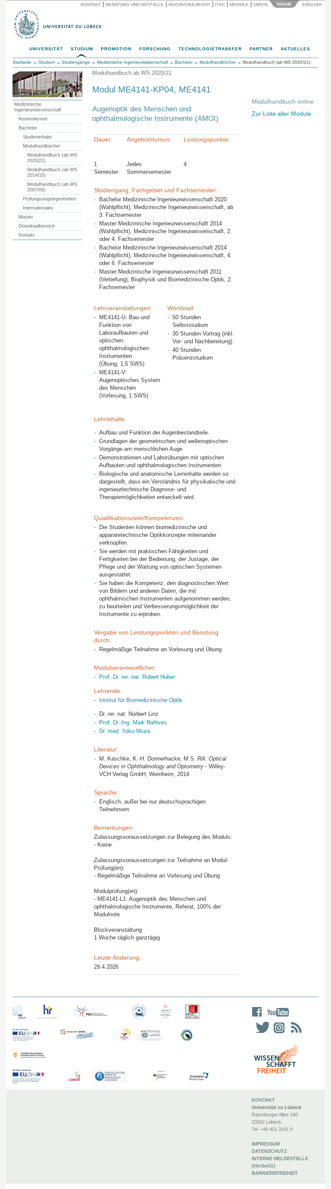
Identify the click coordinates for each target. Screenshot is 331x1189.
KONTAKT (263, 1100)
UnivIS (260, 4)
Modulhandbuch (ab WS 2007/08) (52, 187)
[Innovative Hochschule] (198, 1076)
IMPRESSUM (266, 1143)
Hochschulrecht (189, 4)
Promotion (116, 48)
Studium (82, 48)
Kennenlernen (33, 118)
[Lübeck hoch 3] (74, 1076)
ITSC (220, 4)
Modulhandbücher (41, 145)
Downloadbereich (37, 225)
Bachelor (28, 127)
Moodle (239, 4)
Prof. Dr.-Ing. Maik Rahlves (133, 722)
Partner (261, 48)
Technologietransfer (210, 48)
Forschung (155, 48)
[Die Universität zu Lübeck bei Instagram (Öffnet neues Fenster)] (277, 1033)
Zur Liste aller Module (281, 113)
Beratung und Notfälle (135, 4)
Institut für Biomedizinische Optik (140, 700)
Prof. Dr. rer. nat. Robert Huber (137, 677)
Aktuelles (295, 48)
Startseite (21, 62)
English (312, 4)
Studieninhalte (37, 136)
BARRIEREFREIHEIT (275, 1173)
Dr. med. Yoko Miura (124, 731)
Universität (46, 48)
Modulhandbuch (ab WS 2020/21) (52, 157)
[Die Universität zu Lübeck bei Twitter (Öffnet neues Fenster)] (260, 1033)
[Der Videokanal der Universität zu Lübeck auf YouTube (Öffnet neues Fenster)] (276, 1017)
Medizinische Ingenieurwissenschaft (37, 107)
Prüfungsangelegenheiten (49, 198)
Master (26, 216)
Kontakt (91, 4)
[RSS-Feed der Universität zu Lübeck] (294, 1033)
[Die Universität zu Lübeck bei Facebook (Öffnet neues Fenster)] (257, 1017)
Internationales (38, 207)
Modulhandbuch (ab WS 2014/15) (52, 172)
